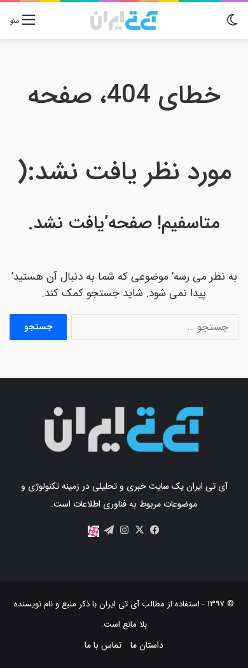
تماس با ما (103, 645)
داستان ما (146, 645)
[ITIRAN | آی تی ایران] (123, 20)
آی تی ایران (119, 604)
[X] (139, 530)
